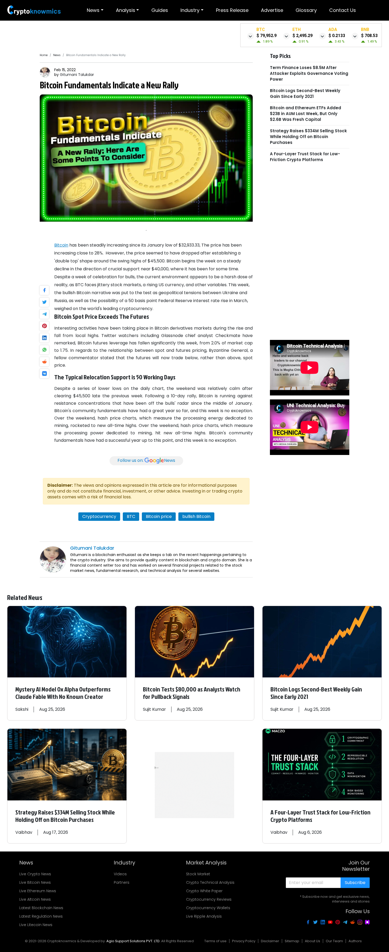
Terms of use (215, 941)
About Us (312, 941)
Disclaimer (270, 941)
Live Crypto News (35, 874)
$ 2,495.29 (302, 35)
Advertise (272, 10)
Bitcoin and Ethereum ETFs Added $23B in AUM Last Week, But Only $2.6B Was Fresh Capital (305, 113)
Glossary (306, 10)
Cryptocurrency (99, 516)
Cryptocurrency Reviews (209, 899)
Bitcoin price (159, 516)
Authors (355, 941)
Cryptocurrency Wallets (208, 907)
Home (44, 55)
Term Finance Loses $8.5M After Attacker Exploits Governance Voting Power (309, 73)
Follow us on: (146, 461)
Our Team (334, 941)
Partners (121, 882)
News (93, 10)
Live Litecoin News (35, 924)
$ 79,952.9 (266, 35)
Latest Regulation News (41, 916)
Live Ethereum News (37, 891)
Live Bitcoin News (35, 882)
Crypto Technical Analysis (210, 882)
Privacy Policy (243, 941)
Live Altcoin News (35, 899)
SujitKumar (154, 709)
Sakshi (21, 709)
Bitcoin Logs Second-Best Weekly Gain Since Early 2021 (305, 93)
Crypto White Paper (204, 891)
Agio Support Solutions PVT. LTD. (133, 941)
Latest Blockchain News (41, 907)
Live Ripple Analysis (204, 916)
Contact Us (342, 10)
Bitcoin (61, 245)
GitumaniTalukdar (77, 74)
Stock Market (198, 874)
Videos (120, 874)
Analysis (125, 10)
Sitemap (292, 941)
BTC (131, 516)
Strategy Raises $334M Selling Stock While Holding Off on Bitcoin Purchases (308, 136)
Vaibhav (23, 832)
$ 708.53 (369, 35)
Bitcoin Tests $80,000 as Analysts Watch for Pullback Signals (191, 693)
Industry (190, 10)
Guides (159, 10)
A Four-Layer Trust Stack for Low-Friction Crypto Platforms (305, 156)
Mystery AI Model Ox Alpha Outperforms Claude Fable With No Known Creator (63, 693)
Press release (232, 10)
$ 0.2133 (336, 35)
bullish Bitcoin (196, 516)
